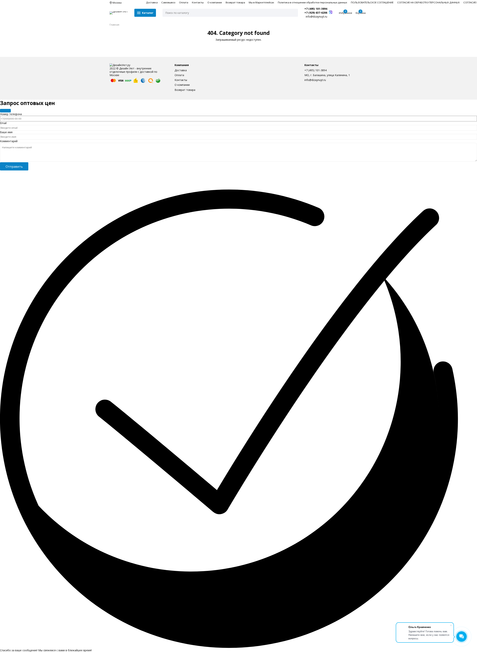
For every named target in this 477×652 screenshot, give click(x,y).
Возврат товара (235, 2)
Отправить (14, 166)
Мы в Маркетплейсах (261, 2)
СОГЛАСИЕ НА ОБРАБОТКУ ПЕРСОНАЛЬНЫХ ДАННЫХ (428, 2)
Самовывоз (168, 2)
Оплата (183, 2)
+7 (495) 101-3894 (315, 8)
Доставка (152, 2)
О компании (214, 2)
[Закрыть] (5, 110)
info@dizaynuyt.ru (315, 80)
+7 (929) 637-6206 (315, 12)
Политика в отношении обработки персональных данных (312, 2)
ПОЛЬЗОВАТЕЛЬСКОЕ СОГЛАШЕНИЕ (372, 2)
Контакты (198, 2)
